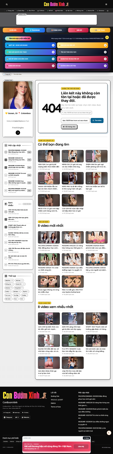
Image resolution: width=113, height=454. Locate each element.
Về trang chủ (70, 127)
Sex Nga (16, 295)
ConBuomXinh (10, 402)
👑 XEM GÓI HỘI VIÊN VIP (67, 45)
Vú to (22, 299)
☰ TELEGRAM (35, 30)
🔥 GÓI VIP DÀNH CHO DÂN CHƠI (17, 59)
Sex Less (8, 295)
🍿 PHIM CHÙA (56, 30)
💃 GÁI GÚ (78, 30)
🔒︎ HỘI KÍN (13, 30)
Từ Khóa (41, 10)
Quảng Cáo (55, 396)
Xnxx (16, 299)
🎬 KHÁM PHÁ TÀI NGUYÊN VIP (69, 59)
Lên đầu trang (106, 447)
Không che (80, 10)
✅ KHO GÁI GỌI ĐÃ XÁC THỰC (17, 52)
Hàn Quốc (8, 299)
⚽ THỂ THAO (100, 30)
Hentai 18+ (91, 10)
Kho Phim (32, 10)
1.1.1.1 (74, 38)
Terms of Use (56, 407)
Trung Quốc (19, 287)
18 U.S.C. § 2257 (57, 400)
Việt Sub (69, 10)
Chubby (24, 295)
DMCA (53, 403)
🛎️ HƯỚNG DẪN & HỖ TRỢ (67, 66)
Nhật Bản (60, 10)
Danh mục (17, 412)
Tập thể (25, 291)
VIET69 (51, 10)
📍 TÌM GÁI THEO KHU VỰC (67, 52)
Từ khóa (26, 412)
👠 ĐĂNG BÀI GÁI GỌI (13, 66)
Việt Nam (16, 291)
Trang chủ (11, 10)
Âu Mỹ (8, 291)
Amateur (101, 10)
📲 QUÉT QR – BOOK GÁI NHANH (17, 45)
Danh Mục (21, 10)
